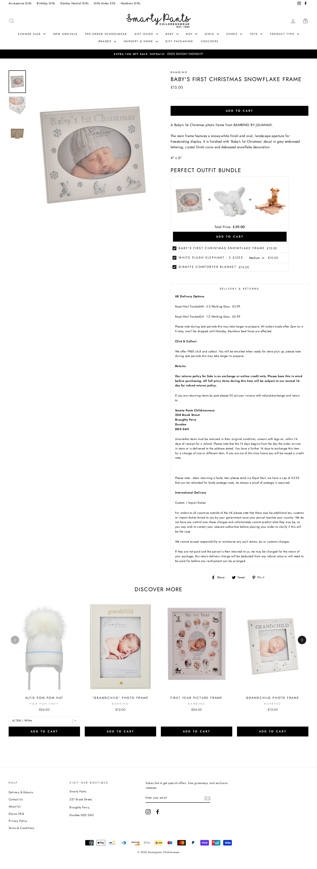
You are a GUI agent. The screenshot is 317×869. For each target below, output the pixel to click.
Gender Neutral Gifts (74, 3)
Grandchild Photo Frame (272, 698)
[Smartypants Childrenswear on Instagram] (148, 811)
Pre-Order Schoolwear (106, 34)
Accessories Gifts (20, 3)
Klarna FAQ (16, 814)
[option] (158, 54)
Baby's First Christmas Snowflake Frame (222, 248)
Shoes (232, 34)
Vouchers (209, 41)
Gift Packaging (179, 41)
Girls (210, 34)
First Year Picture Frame (197, 698)
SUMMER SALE (30, 34)
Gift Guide (145, 34)
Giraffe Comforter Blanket (208, 267)
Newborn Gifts (130, 3)
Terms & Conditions (21, 828)
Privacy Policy (18, 821)
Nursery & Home (139, 41)
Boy (190, 34)
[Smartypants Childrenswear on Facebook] (157, 811)
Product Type (283, 34)
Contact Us (16, 799)
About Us (14, 806)
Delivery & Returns (21, 792)
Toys (254, 34)
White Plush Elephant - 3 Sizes (211, 257)
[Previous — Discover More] (15, 640)
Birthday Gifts (46, 3)
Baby (170, 34)
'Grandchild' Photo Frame (120, 698)
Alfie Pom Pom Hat (44, 698)
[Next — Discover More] (302, 640)
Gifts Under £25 (105, 3)
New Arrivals (65, 34)
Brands (106, 41)
